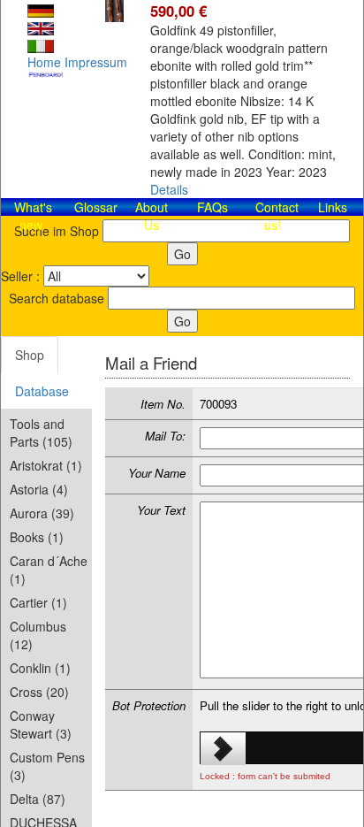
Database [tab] (42, 391)
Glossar (96, 207)
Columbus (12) (38, 635)
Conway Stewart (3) (41, 724)
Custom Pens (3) (47, 766)
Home (44, 62)
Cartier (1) (38, 602)
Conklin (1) (40, 668)
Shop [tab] (29, 355)
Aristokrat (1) (46, 465)
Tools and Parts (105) (41, 432)
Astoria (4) (39, 489)
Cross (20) (39, 692)
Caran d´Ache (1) (48, 569)
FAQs (212, 207)
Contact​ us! (277, 216)
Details (169, 189)
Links (332, 207)
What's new (33, 216)
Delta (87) (37, 799)
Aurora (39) (42, 513)
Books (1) (37, 537)
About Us (151, 216)
